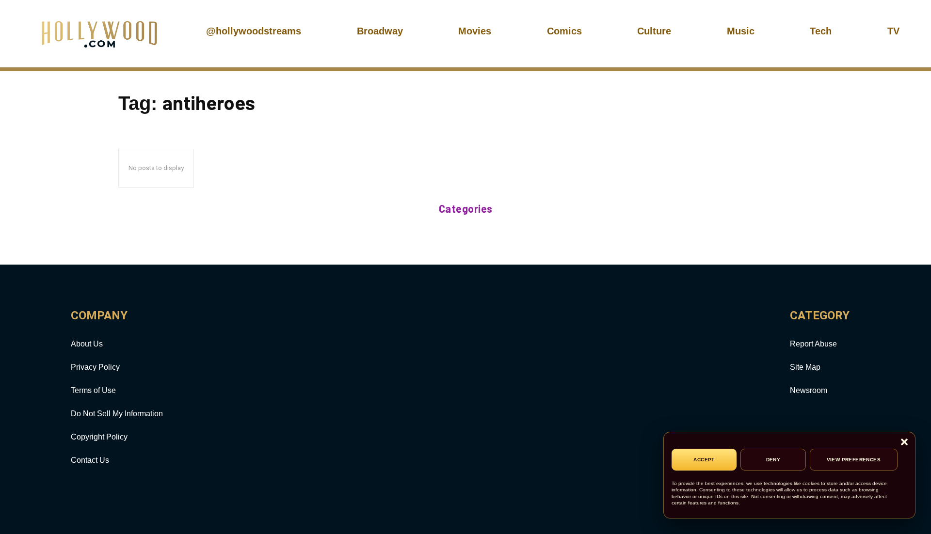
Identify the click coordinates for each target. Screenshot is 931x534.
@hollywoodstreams (253, 31)
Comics (564, 31)
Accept (703, 459)
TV (893, 31)
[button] (904, 442)
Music (740, 31)
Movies (474, 31)
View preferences (854, 459)
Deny (773, 459)
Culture (654, 31)
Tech (821, 31)
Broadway (380, 31)
